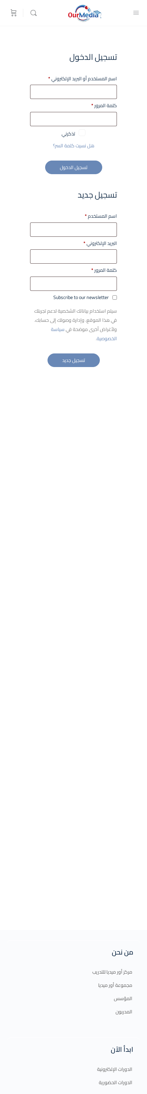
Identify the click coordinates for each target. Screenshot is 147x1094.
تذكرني (68, 132)
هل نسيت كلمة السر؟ (73, 145)
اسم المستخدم (101, 216)
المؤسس (123, 998)
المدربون (124, 1011)
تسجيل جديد (73, 360)
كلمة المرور (97, 105)
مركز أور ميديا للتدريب (112, 971)
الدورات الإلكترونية (114, 1069)
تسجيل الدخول (74, 167)
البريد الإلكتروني (100, 243)
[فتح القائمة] (136, 12)
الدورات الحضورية (115, 1082)
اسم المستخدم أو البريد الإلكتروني (75, 78)
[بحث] (32, 13)
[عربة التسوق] (13, 13)
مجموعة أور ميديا (115, 985)
